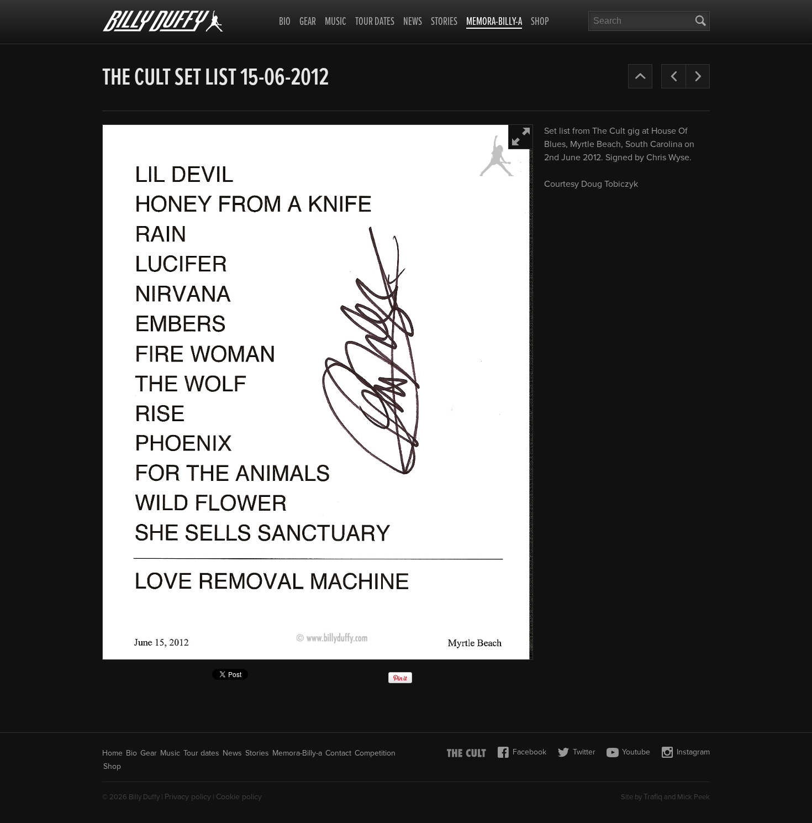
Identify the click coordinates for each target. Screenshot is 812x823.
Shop (540, 22)
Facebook (529, 752)
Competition (375, 753)
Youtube (636, 752)
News (412, 22)
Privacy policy (188, 796)
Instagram (693, 752)
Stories (444, 22)
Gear (307, 22)
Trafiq (653, 796)
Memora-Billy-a (494, 23)
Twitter (584, 752)
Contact (338, 753)
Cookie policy (239, 796)
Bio (285, 22)
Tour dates (374, 22)
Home (112, 753)
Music (335, 22)
